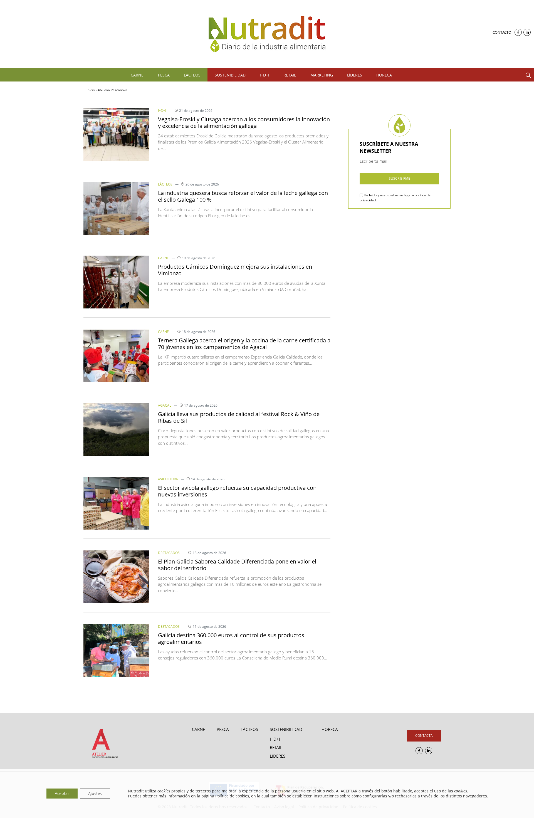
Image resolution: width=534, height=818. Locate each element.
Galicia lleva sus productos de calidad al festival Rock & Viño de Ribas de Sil (239, 417)
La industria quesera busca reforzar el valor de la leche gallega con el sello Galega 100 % (243, 196)
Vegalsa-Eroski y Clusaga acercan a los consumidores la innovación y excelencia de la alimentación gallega (244, 122)
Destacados (169, 552)
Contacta (424, 735)
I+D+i (162, 110)
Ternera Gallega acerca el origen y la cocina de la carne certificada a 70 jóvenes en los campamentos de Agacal (244, 344)
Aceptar (62, 793)
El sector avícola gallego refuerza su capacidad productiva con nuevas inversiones (237, 491)
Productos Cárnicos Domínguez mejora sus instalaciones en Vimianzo (235, 270)
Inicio (91, 90)
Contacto (502, 32)
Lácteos (165, 184)
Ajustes (95, 793)
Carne (163, 258)
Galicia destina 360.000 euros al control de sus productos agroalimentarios (231, 638)
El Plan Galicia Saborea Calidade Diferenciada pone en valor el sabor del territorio (237, 565)
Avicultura (168, 479)
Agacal (164, 405)
